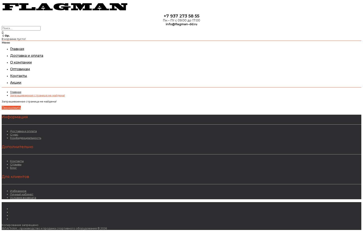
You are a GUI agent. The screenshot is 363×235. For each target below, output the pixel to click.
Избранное (18, 191)
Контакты (17, 161)
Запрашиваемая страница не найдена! (37, 95)
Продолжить (11, 108)
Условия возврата (23, 197)
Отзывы (15, 164)
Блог (13, 167)
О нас (14, 134)
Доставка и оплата (23, 131)
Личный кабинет (21, 194)
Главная (15, 92)
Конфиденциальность (25, 137)
